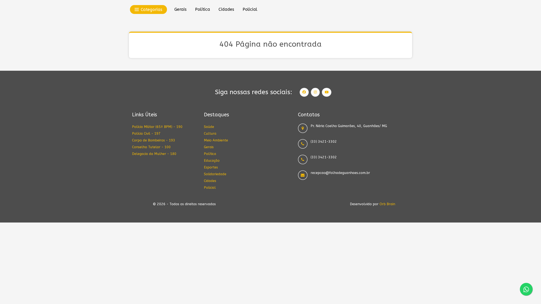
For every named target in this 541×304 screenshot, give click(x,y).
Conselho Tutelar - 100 (151, 147)
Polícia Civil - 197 (146, 134)
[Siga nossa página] (304, 92)
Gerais (209, 147)
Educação (212, 161)
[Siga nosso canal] (327, 92)
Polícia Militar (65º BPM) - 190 (157, 127)
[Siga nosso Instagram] (315, 92)
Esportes (211, 167)
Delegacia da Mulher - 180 (154, 154)
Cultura (210, 134)
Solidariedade (215, 174)
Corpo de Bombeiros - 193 (153, 140)
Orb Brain (387, 204)
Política (210, 154)
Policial (210, 188)
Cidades (210, 181)
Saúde (209, 127)
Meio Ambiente (216, 140)
